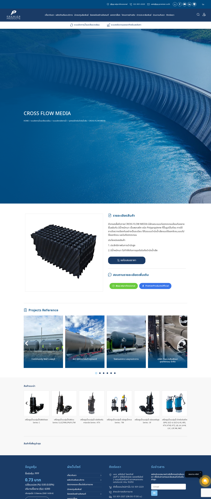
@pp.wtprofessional (125, 285)
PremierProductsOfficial (157, 285)
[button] (26, 343)
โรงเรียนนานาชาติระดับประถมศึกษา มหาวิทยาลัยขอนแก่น (168, 360)
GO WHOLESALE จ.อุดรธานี (43, 359)
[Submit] (154, 493)
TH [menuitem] (203, 4)
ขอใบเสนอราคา (128, 260)
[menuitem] (203, 4)
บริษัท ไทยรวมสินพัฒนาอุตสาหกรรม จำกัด (126, 360)
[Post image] (43, 341)
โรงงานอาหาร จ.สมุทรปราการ (84, 359)
